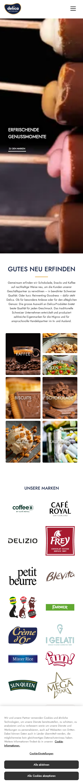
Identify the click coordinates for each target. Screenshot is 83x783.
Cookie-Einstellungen (41, 753)
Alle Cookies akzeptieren (41, 776)
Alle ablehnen (42, 765)
